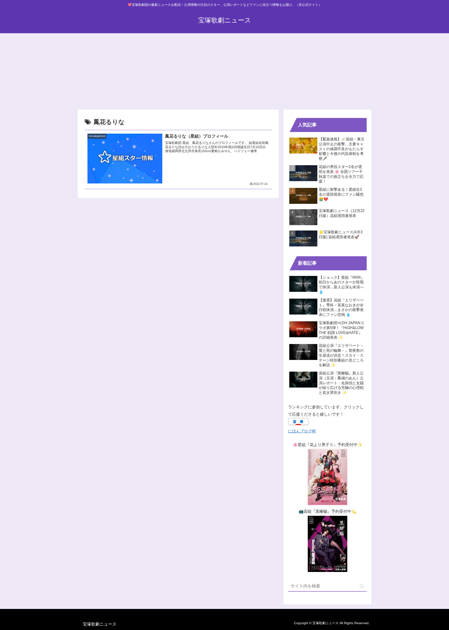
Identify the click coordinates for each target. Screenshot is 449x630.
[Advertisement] (224, 69)
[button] (362, 586)
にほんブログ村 (302, 431)
